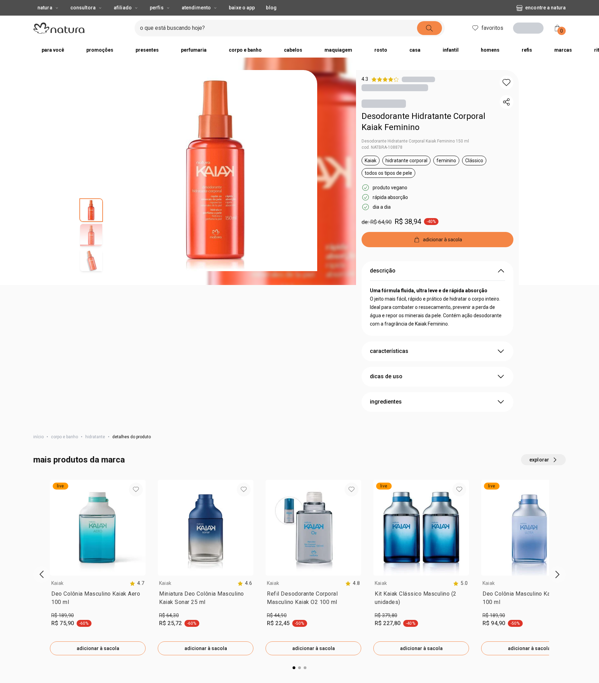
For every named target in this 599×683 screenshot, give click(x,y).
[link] (97, 599)
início (38, 436)
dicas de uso (386, 376)
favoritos (492, 28)
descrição (383, 270)
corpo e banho (64, 436)
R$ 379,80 (386, 615)
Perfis (157, 7)
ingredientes (386, 401)
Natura (44, 7)
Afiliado (123, 7)
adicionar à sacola (98, 648)
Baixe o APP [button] (242, 7)
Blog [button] (271, 7)
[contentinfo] (137, 583)
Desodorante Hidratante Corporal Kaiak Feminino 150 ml (415, 141)
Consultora (83, 7)
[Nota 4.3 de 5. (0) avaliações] (418, 79)
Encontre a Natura (545, 7)
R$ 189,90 (62, 615)
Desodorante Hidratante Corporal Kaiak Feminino (423, 121)
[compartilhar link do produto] (506, 102)
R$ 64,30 (169, 615)
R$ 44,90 (277, 615)
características (389, 351)
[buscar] (429, 28)
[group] (98, 567)
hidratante (95, 436)
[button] (216, 170)
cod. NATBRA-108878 (382, 147)
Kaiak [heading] (57, 583)
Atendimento (196, 7)
